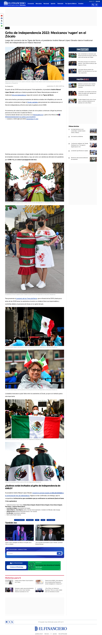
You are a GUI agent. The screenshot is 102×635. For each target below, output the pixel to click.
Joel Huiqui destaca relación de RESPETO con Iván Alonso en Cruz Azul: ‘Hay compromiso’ (87, 71)
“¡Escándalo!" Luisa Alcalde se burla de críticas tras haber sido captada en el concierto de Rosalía (87, 93)
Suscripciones (54, 633)
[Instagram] (96, 1)
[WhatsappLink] (33, 565)
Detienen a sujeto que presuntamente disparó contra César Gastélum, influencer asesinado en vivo (24, 590)
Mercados (39, 3)
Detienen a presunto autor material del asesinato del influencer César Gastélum (86, 85)
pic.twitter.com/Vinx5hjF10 (27, 117)
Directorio (47, 633)
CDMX (7, 28)
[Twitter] (95, 1)
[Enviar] (59, 553)
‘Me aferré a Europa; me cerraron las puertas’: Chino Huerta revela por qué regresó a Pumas (87, 63)
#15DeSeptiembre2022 (12, 117)
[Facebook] (94, 1)
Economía (31, 3)
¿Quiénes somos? (39, 633)
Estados (80, 3)
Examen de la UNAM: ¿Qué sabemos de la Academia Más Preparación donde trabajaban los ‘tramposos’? (54, 582)
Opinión (53, 3)
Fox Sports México (71, 3)
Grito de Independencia (19, 95)
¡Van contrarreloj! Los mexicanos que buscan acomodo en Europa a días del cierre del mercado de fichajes (87, 55)
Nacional (46, 3)
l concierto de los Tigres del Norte (26, 298)
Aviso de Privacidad (62, 633)
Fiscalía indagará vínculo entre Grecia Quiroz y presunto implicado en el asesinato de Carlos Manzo (87, 101)
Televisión (60, 3)
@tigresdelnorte (38, 115)
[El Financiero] (14, 3)
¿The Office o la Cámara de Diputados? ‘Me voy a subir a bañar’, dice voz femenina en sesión (53, 590)
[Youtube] (98, 1)
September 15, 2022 (32, 119)
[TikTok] (99, 1)
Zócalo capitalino (32, 102)
